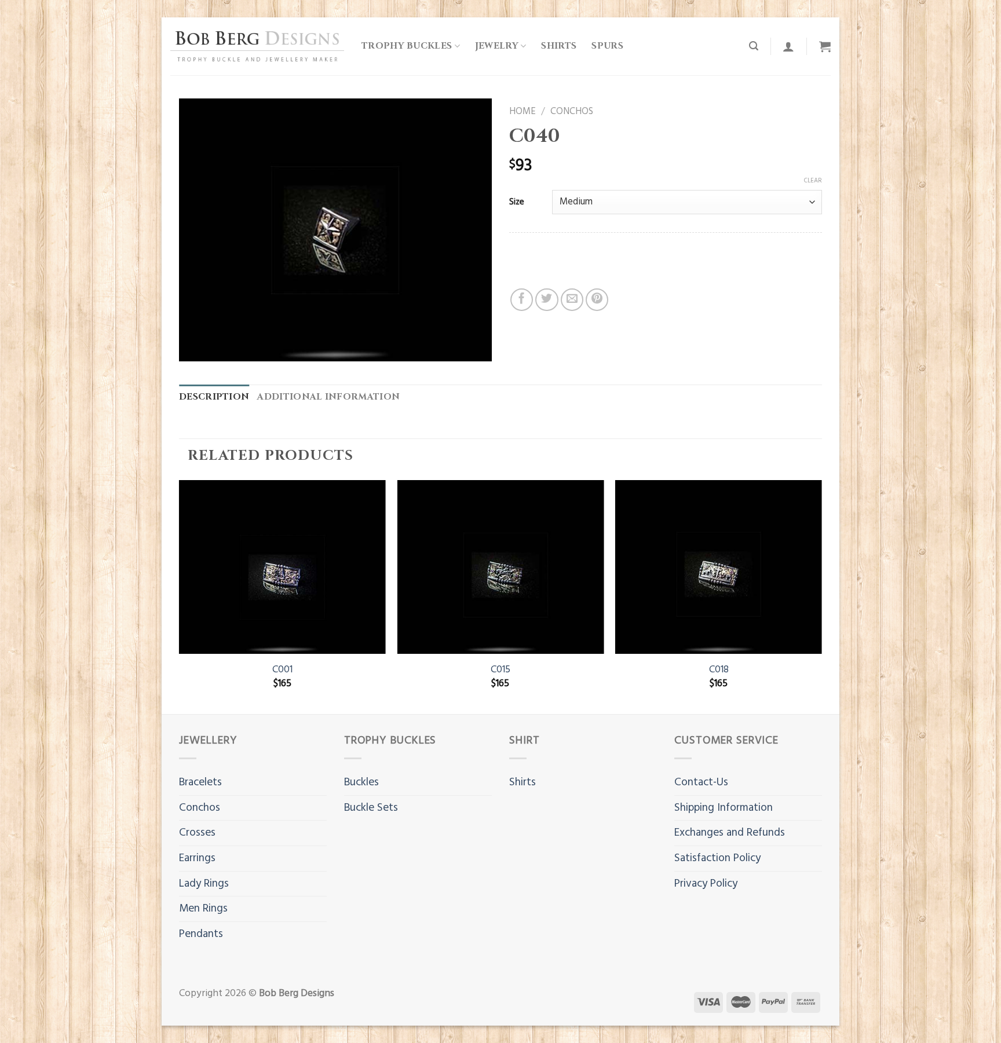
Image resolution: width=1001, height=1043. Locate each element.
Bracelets (200, 782)
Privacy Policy (705, 883)
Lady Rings (204, 883)
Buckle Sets (371, 808)
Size (516, 202)
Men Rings (203, 908)
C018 (719, 670)
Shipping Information (723, 808)
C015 (500, 670)
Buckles (361, 782)
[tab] (214, 398)
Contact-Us (701, 782)
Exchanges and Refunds (729, 832)
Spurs (607, 46)
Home (522, 111)
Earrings (197, 858)
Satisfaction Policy (717, 858)
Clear (813, 181)
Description (214, 397)
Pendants (201, 934)
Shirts (558, 46)
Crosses (197, 832)
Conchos (571, 111)
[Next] (821, 596)
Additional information (328, 397)
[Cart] (825, 46)
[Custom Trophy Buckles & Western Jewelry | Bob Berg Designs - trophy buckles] (257, 46)
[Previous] (179, 596)
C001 (282, 670)
